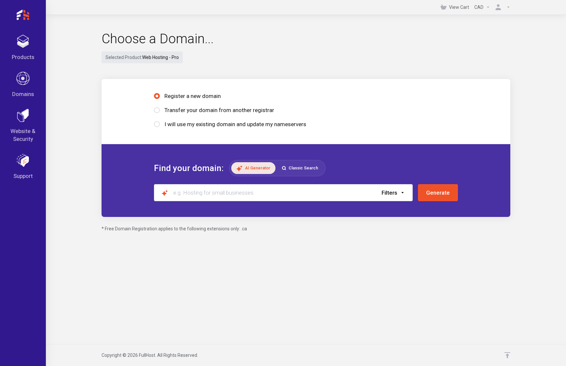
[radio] (157, 96)
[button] (393, 192)
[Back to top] (507, 355)
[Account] (501, 7)
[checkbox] (425, 220)
